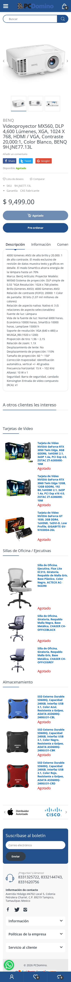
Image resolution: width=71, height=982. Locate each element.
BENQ (8, 120)
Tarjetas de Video (18, 428)
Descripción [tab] (15, 244)
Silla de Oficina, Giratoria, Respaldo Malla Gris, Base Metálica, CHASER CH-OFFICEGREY (51, 655)
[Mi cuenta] (11, 977)
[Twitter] (16, 910)
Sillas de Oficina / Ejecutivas (27, 550)
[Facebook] (8, 910)
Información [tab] (41, 244)
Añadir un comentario (15, 154)
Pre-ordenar (35, 228)
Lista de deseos (14, 179)
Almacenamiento (18, 682)
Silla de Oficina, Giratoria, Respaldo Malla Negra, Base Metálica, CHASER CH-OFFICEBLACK (51, 623)
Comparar (39, 179)
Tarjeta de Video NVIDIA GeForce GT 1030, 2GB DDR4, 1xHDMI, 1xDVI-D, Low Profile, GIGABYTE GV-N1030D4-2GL (52, 521)
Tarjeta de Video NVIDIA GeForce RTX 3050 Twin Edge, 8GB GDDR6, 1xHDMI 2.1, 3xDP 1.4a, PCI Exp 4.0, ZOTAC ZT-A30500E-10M (52, 453)
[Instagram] (25, 910)
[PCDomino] (36, 5)
